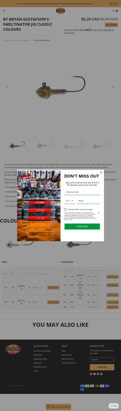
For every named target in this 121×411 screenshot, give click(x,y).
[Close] (101, 172)
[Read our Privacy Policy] (98, 213)
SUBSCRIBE (82, 227)
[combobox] (69, 201)
